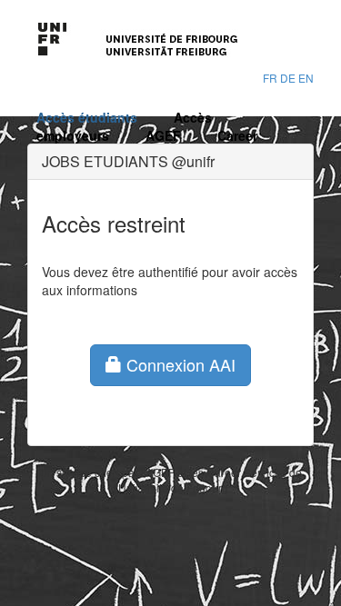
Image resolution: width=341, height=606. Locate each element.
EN (306, 77)
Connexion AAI (179, 364)
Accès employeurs (124, 126)
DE (288, 77)
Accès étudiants (86, 117)
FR (270, 77)
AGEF (163, 135)
